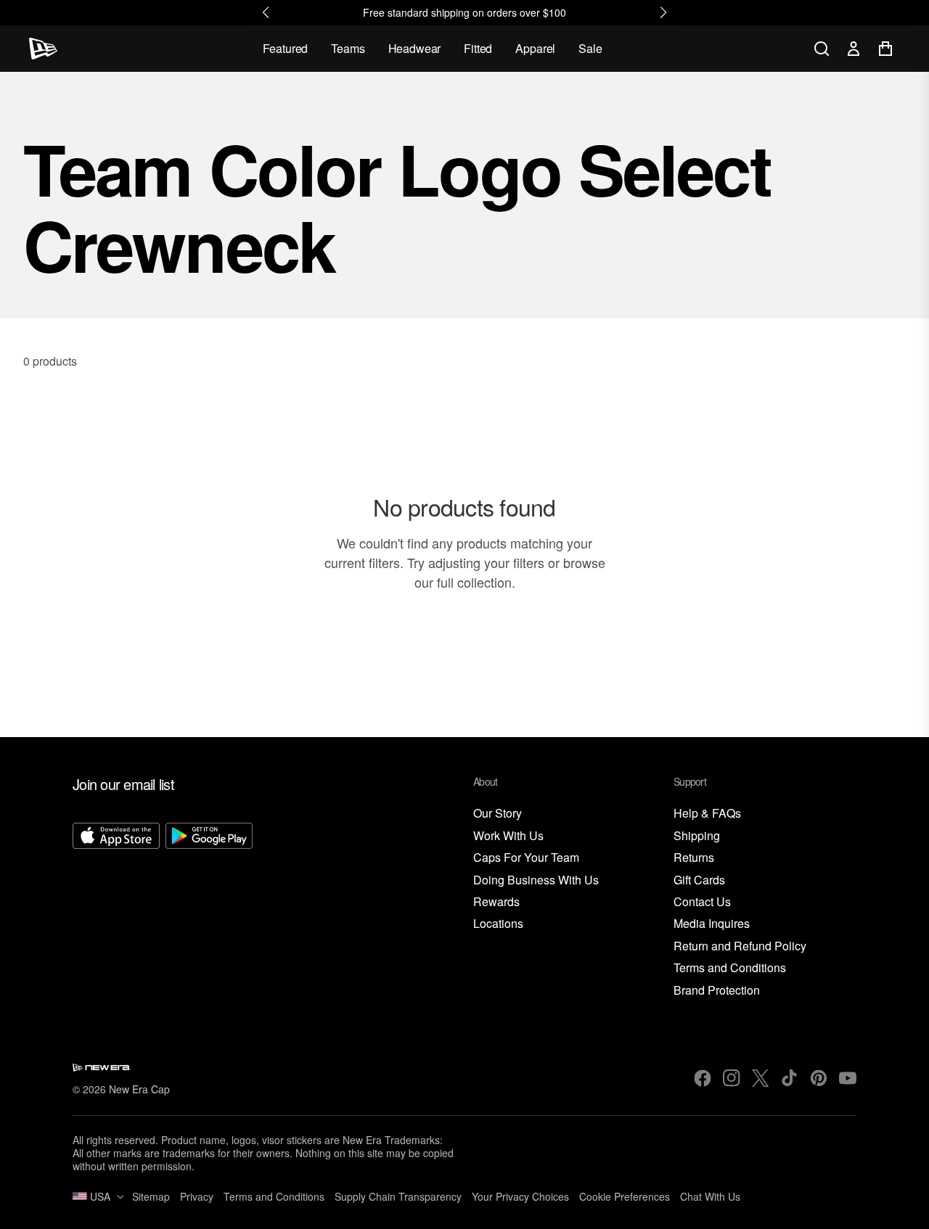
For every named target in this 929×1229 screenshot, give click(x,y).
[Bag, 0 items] (885, 48)
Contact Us (702, 902)
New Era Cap (139, 1089)
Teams (347, 48)
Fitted (478, 48)
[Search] (821, 48)
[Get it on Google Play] (209, 910)
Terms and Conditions (730, 968)
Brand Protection (717, 990)
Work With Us (508, 836)
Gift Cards (699, 880)
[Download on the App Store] (116, 910)
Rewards (496, 902)
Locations (498, 924)
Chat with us (710, 1196)
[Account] (853, 48)
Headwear (414, 48)
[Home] (43, 48)
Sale (590, 48)
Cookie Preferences (624, 1196)
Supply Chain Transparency (398, 1196)
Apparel (535, 48)
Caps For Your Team (526, 858)
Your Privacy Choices (520, 1196)
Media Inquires (712, 924)
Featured (285, 48)
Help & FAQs (707, 813)
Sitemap (151, 1196)
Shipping (697, 836)
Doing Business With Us (536, 880)
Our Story (497, 813)
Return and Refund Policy (740, 946)
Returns (694, 858)
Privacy (196, 1196)
